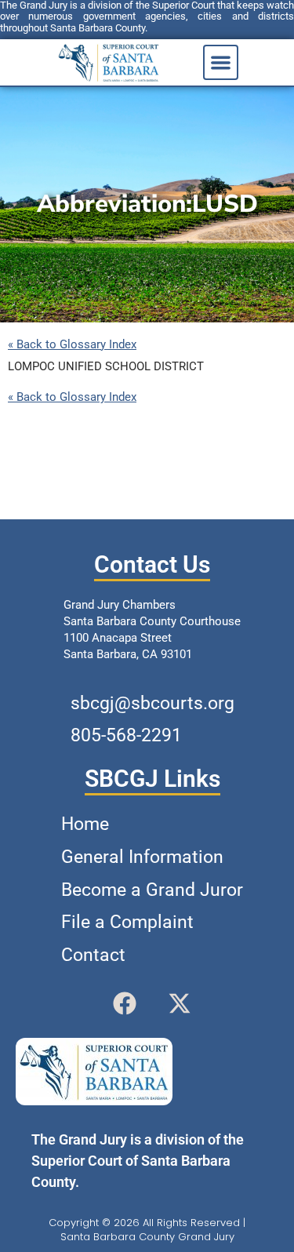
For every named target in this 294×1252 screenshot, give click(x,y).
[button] (220, 62)
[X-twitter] (179, 1003)
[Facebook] (124, 1003)
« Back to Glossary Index (72, 344)
